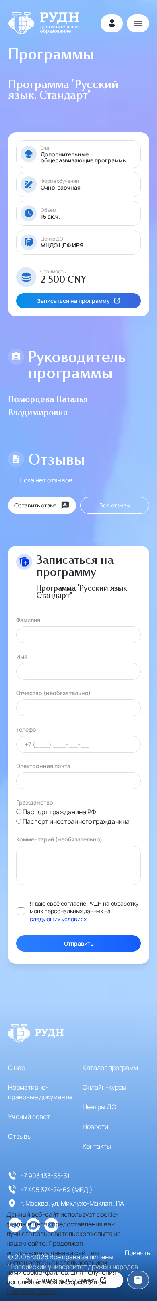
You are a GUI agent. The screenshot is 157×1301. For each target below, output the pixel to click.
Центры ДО (99, 1106)
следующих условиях (58, 919)
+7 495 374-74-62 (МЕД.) (56, 1189)
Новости (95, 1126)
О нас (16, 1067)
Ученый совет (29, 1116)
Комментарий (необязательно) (59, 839)
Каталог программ (110, 1067)
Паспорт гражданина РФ (59, 811)
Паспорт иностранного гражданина (76, 821)
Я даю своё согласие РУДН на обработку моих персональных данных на (84, 911)
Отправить (78, 943)
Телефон (28, 729)
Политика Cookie (31, 1291)
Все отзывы (114, 505)
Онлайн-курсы (104, 1087)
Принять (138, 1252)
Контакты (97, 1146)
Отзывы (20, 1136)
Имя (21, 656)
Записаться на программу (73, 300)
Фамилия (28, 620)
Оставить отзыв (35, 505)
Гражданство (34, 802)
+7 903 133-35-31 (45, 1175)
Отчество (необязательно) (53, 693)
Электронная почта (43, 766)
